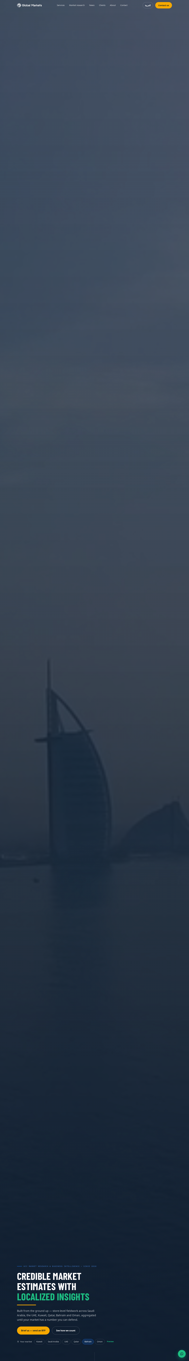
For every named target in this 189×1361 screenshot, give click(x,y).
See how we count (65, 1330)
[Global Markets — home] (29, 5)
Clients (102, 5)
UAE (66, 1341)
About (113, 5)
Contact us (163, 5)
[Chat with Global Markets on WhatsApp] (182, 1354)
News (91, 5)
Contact (123, 5)
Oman (100, 1341)
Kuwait (39, 1341)
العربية (148, 5)
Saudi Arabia (53, 1341)
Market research (77, 5)
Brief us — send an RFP (33, 1330)
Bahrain (88, 1341)
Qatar (76, 1341)
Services (61, 5)
